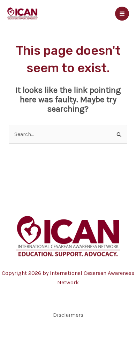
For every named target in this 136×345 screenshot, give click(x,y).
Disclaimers (68, 315)
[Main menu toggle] (122, 14)
